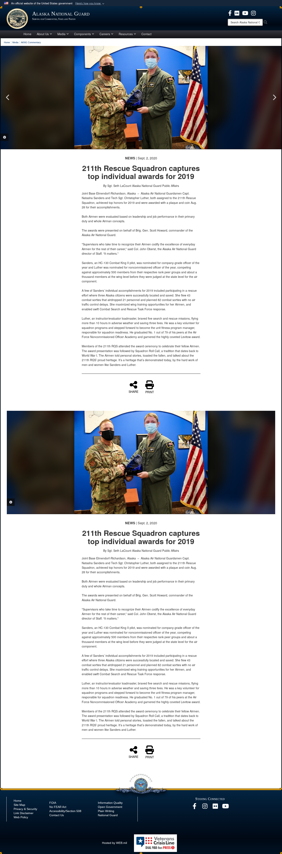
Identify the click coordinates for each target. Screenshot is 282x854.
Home (27, 34)
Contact (146, 34)
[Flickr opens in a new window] (215, 807)
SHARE (133, 391)
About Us (43, 34)
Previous (8, 97)
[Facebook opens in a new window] (194, 807)
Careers (105, 34)
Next (274, 97)
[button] (90, 3)
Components (82, 34)
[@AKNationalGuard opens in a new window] (253, 13)
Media (61, 34)
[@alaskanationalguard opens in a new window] (205, 807)
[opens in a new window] (230, 13)
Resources (126, 34)
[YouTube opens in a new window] (225, 807)
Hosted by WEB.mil (114, 842)
